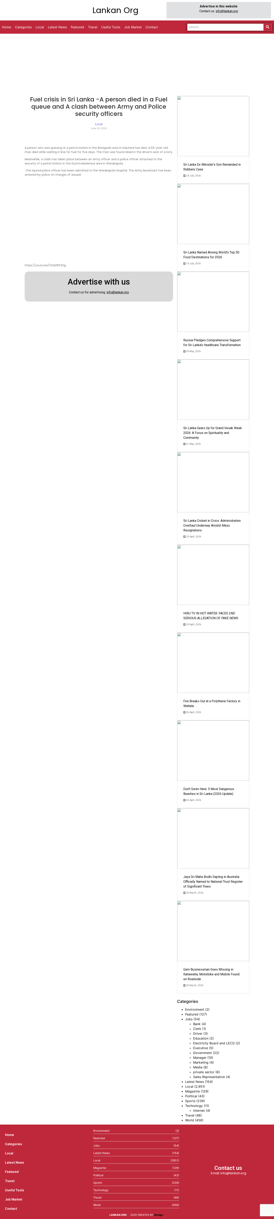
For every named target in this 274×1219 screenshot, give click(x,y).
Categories (13, 1144)
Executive (200, 1048)
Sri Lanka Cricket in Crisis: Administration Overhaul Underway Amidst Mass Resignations (212, 525)
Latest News (194, 1082)
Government (202, 1053)
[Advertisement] (137, 64)
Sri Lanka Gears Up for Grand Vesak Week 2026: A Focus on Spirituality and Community (212, 433)
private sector (203, 1072)
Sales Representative (209, 1077)
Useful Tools (14, 1190)
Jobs (189, 1019)
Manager (199, 1058)
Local (189, 1086)
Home (9, 1135)
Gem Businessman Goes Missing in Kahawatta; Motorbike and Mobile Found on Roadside (211, 974)
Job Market (13, 1199)
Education (200, 1038)
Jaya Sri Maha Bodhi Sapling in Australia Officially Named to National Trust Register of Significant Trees (213, 881)
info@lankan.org (227, 11)
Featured (191, 1014)
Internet (199, 1111)
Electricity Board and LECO (214, 1043)
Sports (190, 1101)
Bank (197, 1024)
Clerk (197, 1029)
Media (197, 1067)
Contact (11, 1209)
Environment (194, 1009)
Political (191, 1096)
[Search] (267, 27)
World (189, 1120)
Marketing (200, 1062)
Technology (194, 1106)
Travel (189, 1115)
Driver (197, 1034)
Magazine (192, 1091)
